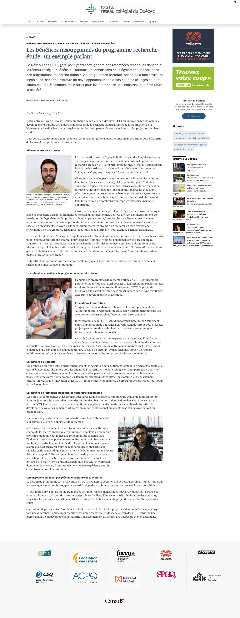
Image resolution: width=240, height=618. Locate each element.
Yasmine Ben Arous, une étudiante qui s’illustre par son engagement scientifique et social (192, 230)
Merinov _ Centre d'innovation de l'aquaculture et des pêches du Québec (191, 135)
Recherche (139, 21)
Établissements (68, 21)
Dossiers (84, 21)
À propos (152, 21)
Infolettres (113, 21)
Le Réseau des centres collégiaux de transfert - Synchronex (190, 146)
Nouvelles (52, 21)
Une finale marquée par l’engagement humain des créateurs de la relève (190, 217)
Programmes (98, 21)
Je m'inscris (194, 116)
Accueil (40, 21)
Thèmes (126, 21)
